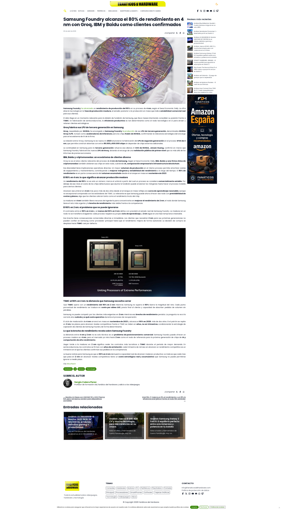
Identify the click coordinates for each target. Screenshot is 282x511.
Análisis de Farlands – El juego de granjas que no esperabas (205, 76)
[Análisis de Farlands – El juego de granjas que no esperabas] (190, 76)
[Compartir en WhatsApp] (183, 33)
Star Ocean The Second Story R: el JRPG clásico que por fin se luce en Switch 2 (205, 69)
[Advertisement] (139, 461)
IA (75, 369)
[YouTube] (208, 11)
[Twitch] (217, 11)
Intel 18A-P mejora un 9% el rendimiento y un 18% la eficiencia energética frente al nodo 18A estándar (164, 399)
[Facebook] (198, 11)
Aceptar (194, 507)
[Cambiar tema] (217, 4)
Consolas (110, 488)
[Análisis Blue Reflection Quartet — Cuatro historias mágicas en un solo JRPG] (190, 25)
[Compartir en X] (176, 33)
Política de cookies (217, 507)
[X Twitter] (201, 11)
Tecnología (91, 369)
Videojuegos (124, 497)
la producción (129, 131)
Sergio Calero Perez (85, 382)
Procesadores (122, 492)
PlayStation (157, 488)
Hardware (68, 369)
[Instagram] (204, 11)
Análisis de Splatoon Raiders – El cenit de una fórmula (205, 83)
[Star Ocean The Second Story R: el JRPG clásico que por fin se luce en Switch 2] (190, 69)
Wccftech (71, 363)
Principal (110, 492)
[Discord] (211, 11)
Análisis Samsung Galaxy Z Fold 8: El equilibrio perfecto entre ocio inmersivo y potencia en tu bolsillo (205, 55)
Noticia (81, 369)
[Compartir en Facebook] (180, 33)
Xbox (134, 497)
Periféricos (145, 488)
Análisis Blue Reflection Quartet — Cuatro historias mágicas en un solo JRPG (205, 25)
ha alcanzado (87, 108)
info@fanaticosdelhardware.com (196, 487)
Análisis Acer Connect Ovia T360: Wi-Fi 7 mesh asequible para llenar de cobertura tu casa (205, 90)
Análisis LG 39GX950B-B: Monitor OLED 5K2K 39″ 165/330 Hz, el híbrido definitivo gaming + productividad (205, 40)
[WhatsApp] (214, 11)
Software (148, 492)
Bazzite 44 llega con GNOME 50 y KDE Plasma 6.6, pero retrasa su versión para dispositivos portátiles (84, 399)
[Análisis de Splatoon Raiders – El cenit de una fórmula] (190, 83)
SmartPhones (136, 492)
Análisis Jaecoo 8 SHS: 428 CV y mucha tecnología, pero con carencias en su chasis (204, 48)
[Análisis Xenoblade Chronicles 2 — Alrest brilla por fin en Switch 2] (190, 32)
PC (137, 488)
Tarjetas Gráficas (162, 492)
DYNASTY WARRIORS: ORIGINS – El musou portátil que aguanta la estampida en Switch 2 (205, 62)
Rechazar (203, 507)
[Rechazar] (279, 507)
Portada (167, 488)
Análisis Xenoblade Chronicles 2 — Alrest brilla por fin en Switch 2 (205, 32)
